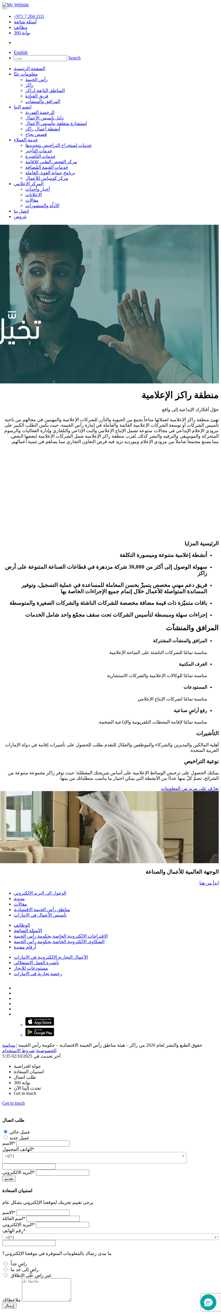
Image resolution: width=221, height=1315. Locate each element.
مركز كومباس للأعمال (46, 178)
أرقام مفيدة (25, 947)
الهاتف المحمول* (18, 1149)
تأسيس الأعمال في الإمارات (40, 915)
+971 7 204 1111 (29, 16)
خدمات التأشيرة (40, 156)
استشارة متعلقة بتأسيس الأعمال (56, 123)
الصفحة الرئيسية (29, 68)
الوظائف (22, 925)
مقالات (32, 200)
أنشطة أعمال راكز (42, 128)
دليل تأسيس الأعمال (44, 117)
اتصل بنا (21, 211)
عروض (20, 216)
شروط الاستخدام (18, 1050)
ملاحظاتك (11, 1299)
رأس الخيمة (36, 79)
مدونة (19, 898)
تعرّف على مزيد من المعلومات (190, 788)
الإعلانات (33, 194)
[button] (208, 1302)
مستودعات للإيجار (31, 968)
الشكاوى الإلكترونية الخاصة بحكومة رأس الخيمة (59, 941)
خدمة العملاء (26, 139)
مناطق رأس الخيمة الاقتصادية (42, 909)
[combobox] (94, 1158)
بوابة (22, 32)
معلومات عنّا (26, 74)
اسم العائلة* (13, 1218)
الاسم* (8, 1143)
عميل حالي (19, 1131)
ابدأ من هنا (209, 883)
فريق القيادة (36, 95)
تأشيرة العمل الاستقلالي (36, 962)
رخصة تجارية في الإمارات (38, 973)
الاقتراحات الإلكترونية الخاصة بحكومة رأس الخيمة (61, 936)
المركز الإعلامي (28, 183)
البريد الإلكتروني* (18, 1224)
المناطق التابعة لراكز (45, 90)
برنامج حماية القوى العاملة (50, 172)
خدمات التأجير (38, 150)
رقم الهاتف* (14, 1230)
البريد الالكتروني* (18, 1172)
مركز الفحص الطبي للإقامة (51, 161)
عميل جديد (19, 1137)
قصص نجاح (36, 134)
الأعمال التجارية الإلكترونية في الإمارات (51, 957)
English (21, 52)
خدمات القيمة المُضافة (46, 167)
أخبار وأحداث (37, 189)
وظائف (20, 27)
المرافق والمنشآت (42, 101)
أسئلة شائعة (25, 21)
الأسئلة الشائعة (28, 930)
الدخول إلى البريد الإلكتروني (40, 893)
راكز (29, 85)
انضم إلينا (22, 106)
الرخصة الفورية (39, 112)
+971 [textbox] (9, 1156)
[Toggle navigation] (4, 8)
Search (74, 57)
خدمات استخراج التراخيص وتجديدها (58, 145)
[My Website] (15, 4)
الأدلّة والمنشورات (42, 205)
